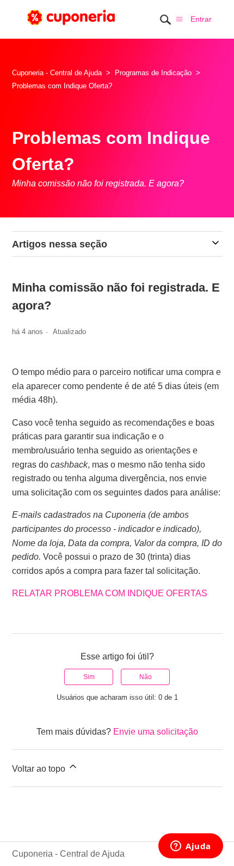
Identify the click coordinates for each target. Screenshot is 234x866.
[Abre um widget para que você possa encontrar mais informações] (190, 847)
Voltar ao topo (39, 768)
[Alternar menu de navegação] (179, 19)
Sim (89, 677)
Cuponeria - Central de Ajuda (57, 73)
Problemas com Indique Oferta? (62, 86)
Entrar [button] (201, 19)
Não (145, 677)
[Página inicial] (71, 28)
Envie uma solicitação (155, 731)
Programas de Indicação (153, 73)
